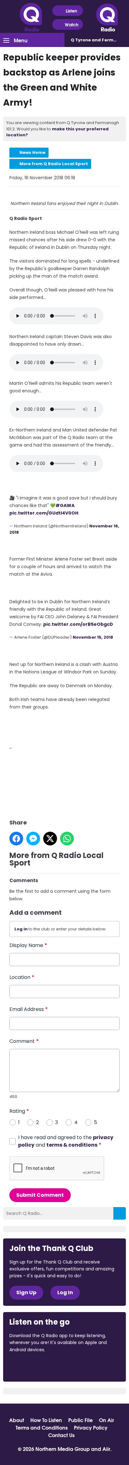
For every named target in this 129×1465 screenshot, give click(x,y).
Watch (71, 24)
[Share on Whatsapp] (67, 838)
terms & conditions (71, 1144)
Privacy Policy (90, 1427)
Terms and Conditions (42, 1427)
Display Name (28, 945)
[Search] (119, 1213)
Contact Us (61, 1435)
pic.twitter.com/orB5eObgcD (78, 624)
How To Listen (46, 1420)
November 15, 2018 (93, 637)
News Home (32, 152)
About (16, 1420)
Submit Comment (40, 1195)
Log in (21, 929)
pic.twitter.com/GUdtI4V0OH (43, 513)
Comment (24, 1041)
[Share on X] (50, 838)
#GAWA (65, 505)
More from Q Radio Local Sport (53, 164)
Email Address (28, 1009)
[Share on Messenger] (33, 838)
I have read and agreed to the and (65, 1141)
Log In (65, 1292)
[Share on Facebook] (16, 838)
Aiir (106, 1448)
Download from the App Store (33, 1366)
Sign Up (26, 1292)
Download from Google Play (86, 1366)
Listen (71, 10)
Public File (80, 1420)
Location (21, 977)
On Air (106, 1420)
